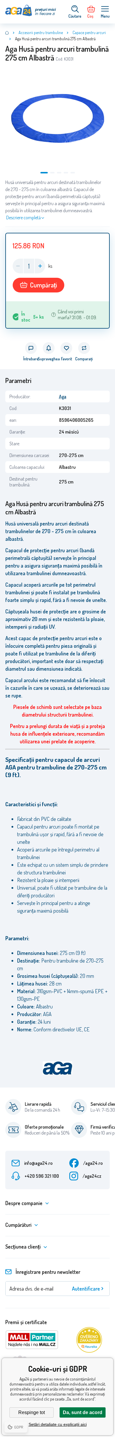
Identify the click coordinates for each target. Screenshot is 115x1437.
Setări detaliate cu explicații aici (58, 1424)
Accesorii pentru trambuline (41, 32)
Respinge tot (31, 1412)
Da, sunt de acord (82, 1412)
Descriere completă (23, 217)
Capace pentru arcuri (89, 32)
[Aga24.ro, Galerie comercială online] (7, 32)
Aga (62, 396)
